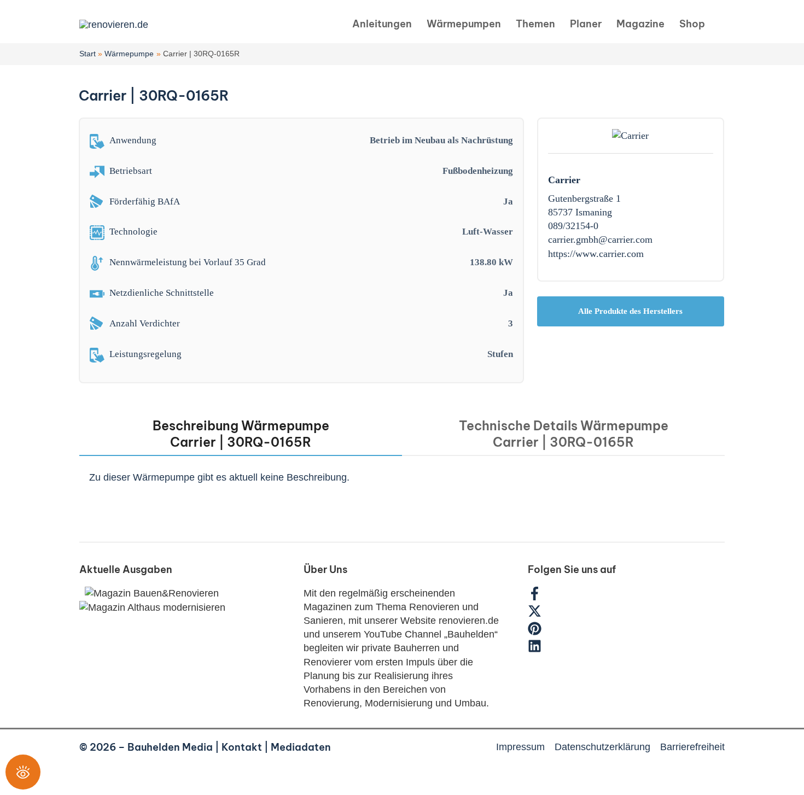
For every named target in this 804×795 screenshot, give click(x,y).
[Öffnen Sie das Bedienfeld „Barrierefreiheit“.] (22, 772)
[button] (720, 24)
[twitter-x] (540, 614)
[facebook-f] (540, 597)
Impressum (520, 746)
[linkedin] (536, 649)
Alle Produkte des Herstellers (630, 311)
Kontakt (242, 747)
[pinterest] (540, 632)
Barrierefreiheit (692, 746)
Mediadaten (301, 747)
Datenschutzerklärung (602, 746)
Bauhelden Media (170, 747)
